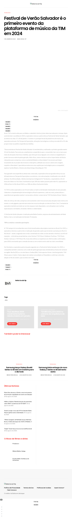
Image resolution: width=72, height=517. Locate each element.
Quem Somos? (59, 488)
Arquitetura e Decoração (48, 310)
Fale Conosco (12, 490)
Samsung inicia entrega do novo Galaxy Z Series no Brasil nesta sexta (53, 369)
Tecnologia (7, 12)
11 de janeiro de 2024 (10, 39)
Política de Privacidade (12, 488)
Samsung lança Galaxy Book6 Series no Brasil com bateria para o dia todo (19, 369)
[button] (67, 4)
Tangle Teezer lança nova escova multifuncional (18, 428)
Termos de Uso (28, 488)
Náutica (9, 310)
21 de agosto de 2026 (59, 375)
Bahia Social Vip (21, 39)
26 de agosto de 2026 (26, 375)
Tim (7, 300)
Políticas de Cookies (44, 488)
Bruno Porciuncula (12, 375)
